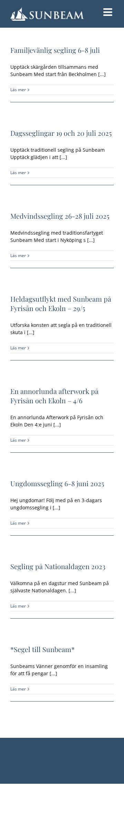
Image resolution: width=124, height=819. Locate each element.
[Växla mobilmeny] (108, 12)
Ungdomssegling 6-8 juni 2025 (57, 483)
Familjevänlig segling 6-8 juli (55, 50)
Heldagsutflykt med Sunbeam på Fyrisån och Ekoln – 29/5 (60, 303)
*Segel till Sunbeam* (42, 649)
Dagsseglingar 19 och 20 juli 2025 (61, 133)
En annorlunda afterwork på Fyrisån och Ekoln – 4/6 (54, 395)
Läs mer (18, 90)
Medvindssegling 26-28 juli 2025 (59, 215)
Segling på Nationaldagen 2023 (57, 566)
